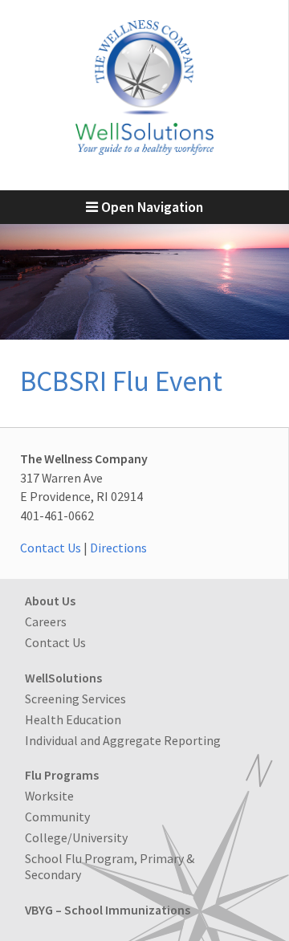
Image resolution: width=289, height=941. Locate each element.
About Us (50, 601)
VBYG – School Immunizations (107, 910)
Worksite (49, 796)
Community (57, 817)
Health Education (73, 719)
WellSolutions (63, 678)
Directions (118, 548)
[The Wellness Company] (144, 150)
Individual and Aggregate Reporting (123, 740)
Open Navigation (150, 207)
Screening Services (75, 698)
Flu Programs (62, 775)
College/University (76, 837)
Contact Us (50, 548)
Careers (46, 621)
